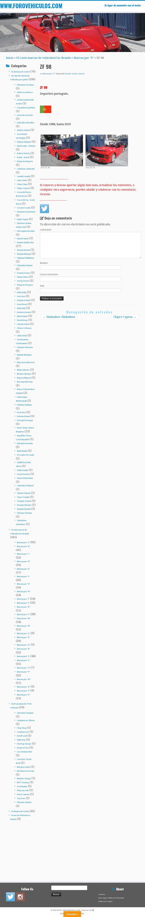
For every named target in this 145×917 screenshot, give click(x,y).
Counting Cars (23, 732)
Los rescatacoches (24, 752)
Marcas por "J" (23, 603)
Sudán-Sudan (22, 470)
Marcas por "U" (23, 668)
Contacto (101, 894)
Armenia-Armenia (25, 115)
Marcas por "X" (23, 687)
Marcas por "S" (23, 656)
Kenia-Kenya (22, 320)
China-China (22, 184)
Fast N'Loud (22, 736)
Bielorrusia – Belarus (26, 146)
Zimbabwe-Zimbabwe (59, 317)
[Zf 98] (61, 150)
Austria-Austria (23, 130)
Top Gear (21, 798)
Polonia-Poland (23, 416)
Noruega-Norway (25, 382)
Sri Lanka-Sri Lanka (25, 455)
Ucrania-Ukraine (24, 505)
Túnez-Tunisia (23, 497)
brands (68, 74)
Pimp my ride (23, 790)
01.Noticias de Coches (20, 72)
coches (74, 74)
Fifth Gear (21, 740)
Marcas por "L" (23, 614)
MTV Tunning (23, 782)
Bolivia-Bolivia (23, 153)
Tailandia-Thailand (25, 486)
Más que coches (23, 767)
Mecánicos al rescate (25, 771)
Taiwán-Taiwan (23, 493)
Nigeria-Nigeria (24, 378)
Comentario (45, 230)
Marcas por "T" (23, 660)
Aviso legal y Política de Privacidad (111, 898)
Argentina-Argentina (26, 108)
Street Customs (23, 794)
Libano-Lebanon (24, 328)
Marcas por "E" (23, 569)
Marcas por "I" (23, 599)
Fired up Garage (24, 744)
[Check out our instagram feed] (20, 896)
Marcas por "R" (23, 649)
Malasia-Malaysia (24, 355)
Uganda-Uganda (24, 509)
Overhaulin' (22, 786)
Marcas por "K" (23, 607)
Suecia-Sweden (23, 474)
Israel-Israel (22, 304)
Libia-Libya (22, 336)
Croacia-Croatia (23, 208)
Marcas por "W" (24, 679)
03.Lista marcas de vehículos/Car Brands (43, 58)
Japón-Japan (22, 316)
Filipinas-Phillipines (25, 258)
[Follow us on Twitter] (10, 896)
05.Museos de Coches (20, 811)
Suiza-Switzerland (25, 478)
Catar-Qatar (22, 180)
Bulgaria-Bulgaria (25, 161)
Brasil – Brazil (23, 157)
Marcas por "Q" (23, 645)
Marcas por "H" (23, 591)
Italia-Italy (21, 308)
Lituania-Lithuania (25, 347)
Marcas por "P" (23, 637)
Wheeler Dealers (24, 802)
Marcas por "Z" (84, 58)
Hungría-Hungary (25, 285)
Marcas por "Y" (23, 691)
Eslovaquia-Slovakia (25, 231)
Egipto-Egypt (22, 219)
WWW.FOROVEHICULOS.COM (17, 5)
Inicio (9, 58)
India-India (21, 292)
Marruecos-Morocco (26, 362)
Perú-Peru (21, 412)
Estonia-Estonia (23, 250)
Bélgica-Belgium (24, 142)
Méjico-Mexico (23, 370)
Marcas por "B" (23, 546)
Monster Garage (24, 778)
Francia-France (23, 273)
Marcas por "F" (23, 576)
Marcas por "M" (23, 618)
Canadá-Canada (23, 176)
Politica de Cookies (105, 901)
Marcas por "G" (23, 584)
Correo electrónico (49, 274)
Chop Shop (21, 728)
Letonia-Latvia (23, 324)
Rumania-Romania (25, 443)
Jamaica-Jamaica (24, 312)
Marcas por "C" (23, 554)
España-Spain (23, 238)
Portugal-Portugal (25, 420)
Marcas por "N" (23, 626)
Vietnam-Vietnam (24, 513)
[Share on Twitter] (44, 208)
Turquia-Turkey (24, 501)
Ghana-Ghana (22, 277)
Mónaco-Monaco (24, 374)
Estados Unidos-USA (25, 242)
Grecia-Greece (23, 281)
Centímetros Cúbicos (26, 720)
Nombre (44, 263)
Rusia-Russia (22, 451)
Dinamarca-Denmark (26, 212)
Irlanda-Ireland (23, 300)
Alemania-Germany (25, 85)
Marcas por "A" (23, 542)
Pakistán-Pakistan (24, 405)
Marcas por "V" (23, 672)
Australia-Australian (25, 123)
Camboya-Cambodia (26, 169)
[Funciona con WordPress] (93, 910)
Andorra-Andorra (25, 92)
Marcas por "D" (23, 561)
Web (42, 286)
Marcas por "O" (23, 633)
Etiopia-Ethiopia (24, 254)
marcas (81, 74)
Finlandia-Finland (24, 265)
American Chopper (25, 713)
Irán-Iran (21, 296)
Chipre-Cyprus (23, 188)
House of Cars (23, 748)
